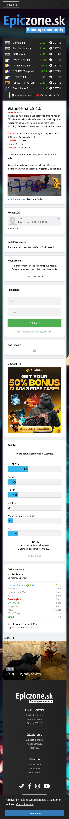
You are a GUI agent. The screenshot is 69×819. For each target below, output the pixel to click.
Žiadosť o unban (34, 715)
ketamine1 (13, 585)
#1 (59, 218)
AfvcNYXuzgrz (14, 613)
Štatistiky (34, 748)
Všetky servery (23, 95)
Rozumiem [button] (35, 813)
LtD (9, 616)
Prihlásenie (11, 5)
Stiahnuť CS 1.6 (34, 723)
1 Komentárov (17, 199)
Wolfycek (12, 588)
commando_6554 (17, 592)
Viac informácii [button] (24, 804)
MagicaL (11, 606)
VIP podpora (34, 764)
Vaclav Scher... (32, 627)
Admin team (35, 768)
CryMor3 (12, 602)
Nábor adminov (34, 719)
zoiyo (20, 218)
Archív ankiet (34, 556)
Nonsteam (34, 772)
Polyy (10, 609)
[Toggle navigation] (62, 4)
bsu (9, 595)
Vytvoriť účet (46, 331)
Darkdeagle (12, 112)
